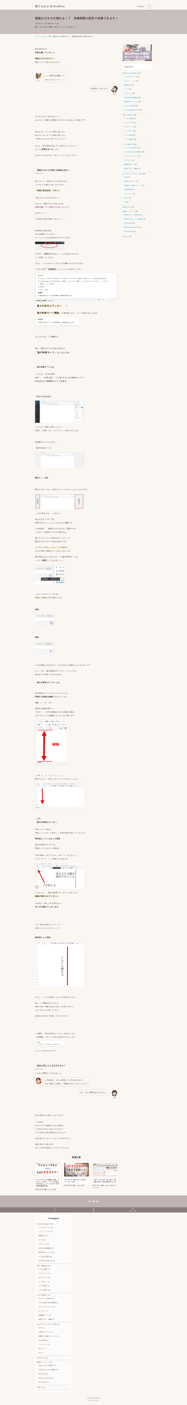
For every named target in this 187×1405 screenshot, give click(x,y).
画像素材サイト (129, 164)
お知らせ (126, 236)
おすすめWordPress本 (132, 110)
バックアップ (128, 122)
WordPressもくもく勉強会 (133, 219)
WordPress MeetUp (131, 227)
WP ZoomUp (128, 231)
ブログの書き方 (128, 144)
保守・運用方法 (128, 115)
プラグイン (127, 93)
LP (125, 202)
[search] (149, 6)
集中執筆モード (71, 27)
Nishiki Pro (127, 207)
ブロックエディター (130, 156)
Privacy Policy (93, 1400)
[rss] (97, 1201)
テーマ (126, 89)
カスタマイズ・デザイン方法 (132, 173)
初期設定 (127, 85)
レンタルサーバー (130, 76)
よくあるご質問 (42, 27)
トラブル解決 (128, 139)
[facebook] (93, 1201)
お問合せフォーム (130, 181)
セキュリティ (128, 127)
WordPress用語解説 (131, 97)
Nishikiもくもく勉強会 (131, 215)
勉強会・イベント (129, 211)
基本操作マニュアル (130, 101)
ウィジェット (128, 194)
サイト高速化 (128, 135)
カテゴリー (127, 160)
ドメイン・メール (130, 81)
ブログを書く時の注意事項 (133, 152)
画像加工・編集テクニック (133, 185)
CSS (125, 177)
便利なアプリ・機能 (130, 168)
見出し (126, 198)
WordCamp (128, 223)
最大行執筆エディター (58, 27)
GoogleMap (128, 189)
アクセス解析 (128, 118)
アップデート (128, 131)
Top (54, 1211)
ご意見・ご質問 (132, 1211)
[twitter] (89, 1201)
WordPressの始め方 (130, 73)
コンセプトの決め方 (130, 147)
